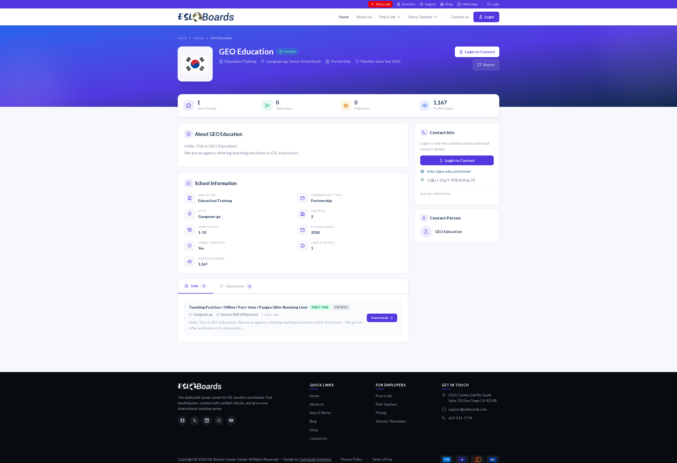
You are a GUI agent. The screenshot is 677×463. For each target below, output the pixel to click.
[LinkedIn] (207, 420)
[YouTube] (231, 420)
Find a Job (387, 17)
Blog (313, 421)
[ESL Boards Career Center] (199, 386)
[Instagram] (219, 420)
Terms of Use (382, 459)
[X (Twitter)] (194, 420)
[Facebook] (182, 420)
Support (430, 4)
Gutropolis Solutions (315, 459)
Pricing (381, 413)
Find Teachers (386, 404)
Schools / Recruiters (391, 421)
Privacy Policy (351, 459)
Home (344, 17)
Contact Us (318, 438)
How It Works (320, 413)
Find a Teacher (420, 17)
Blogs (449, 4)
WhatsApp (470, 4)
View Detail (379, 318)
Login (495, 4)
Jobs (198, 285)
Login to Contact (480, 51)
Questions (238, 286)
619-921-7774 (460, 418)
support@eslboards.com (468, 409)
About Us (364, 17)
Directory (408, 4)
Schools (198, 38)
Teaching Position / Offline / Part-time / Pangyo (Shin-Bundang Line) (248, 307)
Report (489, 64)
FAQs (314, 430)
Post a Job (383, 4)
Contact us (460, 17)
